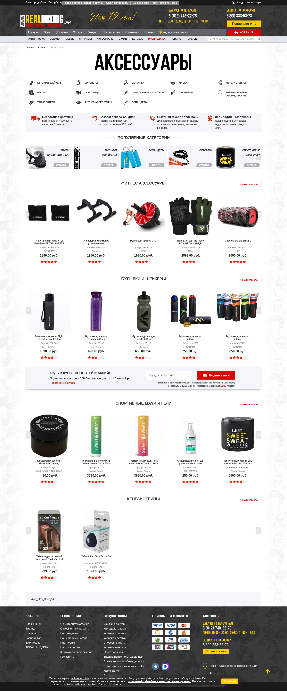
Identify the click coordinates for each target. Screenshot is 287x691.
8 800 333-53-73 (239, 16)
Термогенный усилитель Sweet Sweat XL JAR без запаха (238, 462)
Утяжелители (46, 102)
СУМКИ (123, 38)
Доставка (62, 32)
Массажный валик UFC (238, 240)
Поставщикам (111, 32)
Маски (183, 82)
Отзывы (149, 32)
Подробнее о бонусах (62, 383)
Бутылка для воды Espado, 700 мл (96, 338)
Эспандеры (140, 102)
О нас (47, 32)
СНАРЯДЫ (85, 38)
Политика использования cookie (124, 666)
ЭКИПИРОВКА (36, 38)
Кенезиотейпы (236, 82)
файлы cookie (79, 678)
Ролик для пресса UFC (143, 240)
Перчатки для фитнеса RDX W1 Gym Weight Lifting (190, 242)
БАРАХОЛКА (33, 642)
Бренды (193, 38)
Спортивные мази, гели (148, 92)
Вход (240, 2)
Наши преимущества (73, 637)
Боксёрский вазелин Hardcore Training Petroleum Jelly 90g (49, 462)
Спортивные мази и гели (143, 403)
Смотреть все (249, 184)
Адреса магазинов (175, 32)
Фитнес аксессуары (98, 102)
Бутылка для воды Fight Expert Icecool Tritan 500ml (49, 338)
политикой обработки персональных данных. (159, 681)
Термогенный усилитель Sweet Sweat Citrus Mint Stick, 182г (96, 462)
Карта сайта (111, 670)
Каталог (42, 47)
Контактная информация (76, 652)
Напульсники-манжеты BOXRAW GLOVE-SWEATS (49, 242)
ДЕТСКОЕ (137, 38)
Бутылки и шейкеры (143, 279)
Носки (41, 92)
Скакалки (138, 82)
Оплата (77, 32)
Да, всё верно (141, 2)
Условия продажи (115, 633)
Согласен (230, 681)
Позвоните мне (244, 24)
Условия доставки (115, 637)
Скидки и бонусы (114, 623)
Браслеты (91, 82)
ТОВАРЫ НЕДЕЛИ (37, 647)
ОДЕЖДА (55, 38)
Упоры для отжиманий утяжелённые (96, 242)
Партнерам (67, 642)
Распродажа (157, 38)
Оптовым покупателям (74, 628)
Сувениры (186, 92)
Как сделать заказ (115, 628)
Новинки (177, 38)
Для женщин (34, 623)
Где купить (67, 656)
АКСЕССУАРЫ (105, 38)
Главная (33, 32)
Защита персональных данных (123, 656)
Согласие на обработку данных (124, 661)
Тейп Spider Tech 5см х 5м (96, 556)
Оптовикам (132, 32)
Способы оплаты (114, 642)
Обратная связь (114, 652)
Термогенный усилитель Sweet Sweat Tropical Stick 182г (143, 462)
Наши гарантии (70, 647)
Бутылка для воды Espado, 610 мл (143, 338)
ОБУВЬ (70, 38)
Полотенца (92, 92)
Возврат (92, 32)
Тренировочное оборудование (236, 94)
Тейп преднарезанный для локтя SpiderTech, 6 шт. (49, 558)
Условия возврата (115, 647)
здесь (223, 386)
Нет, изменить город (165, 2)
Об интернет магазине (74, 623)
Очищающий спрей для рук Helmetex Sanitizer (190, 462)
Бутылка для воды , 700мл (190, 338)
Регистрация (254, 2)
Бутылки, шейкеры (49, 82)
